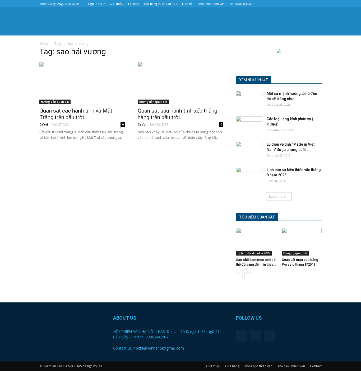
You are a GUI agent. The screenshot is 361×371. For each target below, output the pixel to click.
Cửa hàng (232, 366)
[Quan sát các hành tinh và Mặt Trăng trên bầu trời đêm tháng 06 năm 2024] (82, 83)
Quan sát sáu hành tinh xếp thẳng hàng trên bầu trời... (177, 114)
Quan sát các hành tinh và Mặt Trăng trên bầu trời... (75, 114)
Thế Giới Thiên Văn (291, 366)
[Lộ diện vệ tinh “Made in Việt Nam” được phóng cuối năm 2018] (249, 151)
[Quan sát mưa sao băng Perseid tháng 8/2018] (302, 242)
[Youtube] (318, 3)
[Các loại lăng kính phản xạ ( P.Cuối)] (249, 125)
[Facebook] (300, 3)
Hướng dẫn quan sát (55, 102)
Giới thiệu (116, 4)
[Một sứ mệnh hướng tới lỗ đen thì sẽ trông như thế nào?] (249, 100)
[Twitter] (309, 3)
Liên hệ (187, 4)
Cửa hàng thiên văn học (160, 4)
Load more (277, 196)
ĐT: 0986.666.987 (241, 4)
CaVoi (43, 124)
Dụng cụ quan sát (295, 253)
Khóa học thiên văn (211, 4)
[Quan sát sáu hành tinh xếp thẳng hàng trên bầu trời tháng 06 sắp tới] (180, 83)
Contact (316, 366)
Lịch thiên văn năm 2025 (254, 253)
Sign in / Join (96, 4)
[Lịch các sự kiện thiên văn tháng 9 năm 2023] (249, 176)
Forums (133, 4)
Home (44, 43)
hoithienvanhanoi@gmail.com (158, 348)
